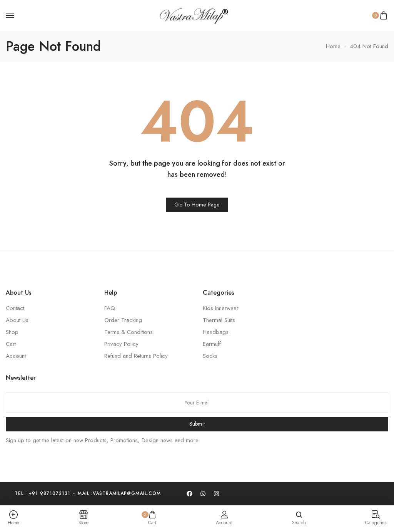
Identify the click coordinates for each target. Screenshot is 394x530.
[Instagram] (216, 494)
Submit (197, 424)
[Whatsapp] (203, 494)
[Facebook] (189, 494)
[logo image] (193, 14)
